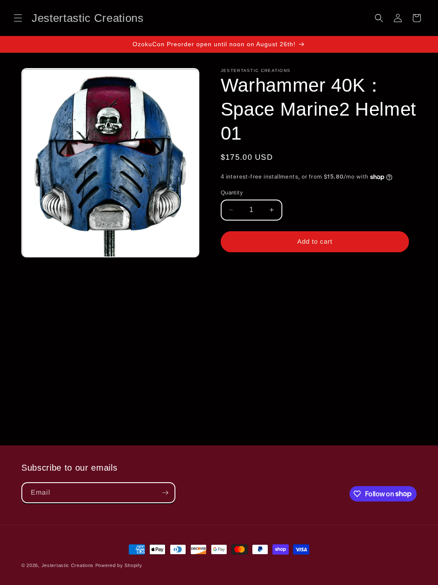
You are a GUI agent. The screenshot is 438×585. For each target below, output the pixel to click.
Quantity (232, 192)
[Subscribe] (165, 492)
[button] (18, 18)
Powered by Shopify (118, 565)
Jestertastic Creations (67, 565)
